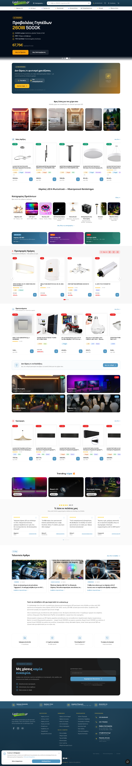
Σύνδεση (112, 3)
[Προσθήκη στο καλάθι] (31, 179)
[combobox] (69, 3)
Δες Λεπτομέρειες (39, 52)
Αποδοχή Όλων (46, 761)
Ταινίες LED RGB (45, 724)
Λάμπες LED (19, 8)
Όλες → (117, 197)
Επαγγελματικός (87, 8)
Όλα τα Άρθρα (63, 733)
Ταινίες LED (46, 8)
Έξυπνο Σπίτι (114, 8)
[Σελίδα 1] (64, 299)
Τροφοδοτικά (44, 731)
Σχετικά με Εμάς (82, 726)
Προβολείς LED (45, 728)
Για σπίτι (23, 80)
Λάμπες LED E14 (45, 721)
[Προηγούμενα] (12, 278)
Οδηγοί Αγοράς (63, 735)
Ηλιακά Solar (44, 726)
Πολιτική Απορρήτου (97, 684)
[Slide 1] (62, 58)
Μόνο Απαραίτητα (17, 761)
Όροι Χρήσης (81, 728)
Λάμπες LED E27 (45, 716)
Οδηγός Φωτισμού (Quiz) (65, 745)
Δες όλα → (117, 139)
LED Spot (33, 8)
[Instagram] (18, 728)
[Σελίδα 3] (68, 299)
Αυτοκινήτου (73, 8)
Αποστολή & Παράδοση (84, 719)
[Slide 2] (64, 58)
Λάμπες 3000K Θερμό (65, 716)
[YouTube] (22, 728)
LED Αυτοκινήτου (63, 724)
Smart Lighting (63, 743)
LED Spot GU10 (45, 719)
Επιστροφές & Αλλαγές (84, 721)
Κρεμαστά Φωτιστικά (46, 733)
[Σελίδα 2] (66, 299)
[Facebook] (13, 728)
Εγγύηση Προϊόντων (83, 724)
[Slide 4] (69, 58)
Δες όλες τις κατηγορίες (65, 225)
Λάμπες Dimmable (64, 719)
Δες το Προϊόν (20, 52)
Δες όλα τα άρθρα (112, 556)
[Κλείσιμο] (59, 753)
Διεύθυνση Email (76, 669)
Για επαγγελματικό (37, 80)
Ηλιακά (101, 8)
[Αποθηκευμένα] (105, 3)
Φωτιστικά (60, 8)
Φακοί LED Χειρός (63, 721)
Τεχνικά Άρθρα (63, 738)
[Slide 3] (67, 58)
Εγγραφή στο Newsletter (92, 679)
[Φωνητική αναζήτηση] (88, 3)
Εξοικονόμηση (63, 740)
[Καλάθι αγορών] (118, 3)
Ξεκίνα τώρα (21, 86)
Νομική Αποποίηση (82, 733)
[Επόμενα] (119, 278)
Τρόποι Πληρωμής (82, 716)
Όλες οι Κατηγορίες (64, 726)
